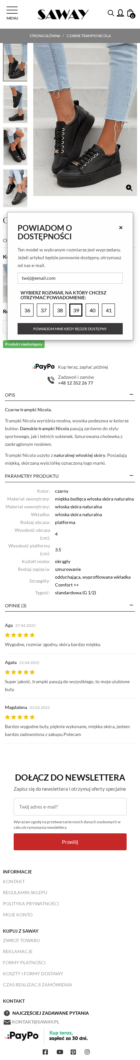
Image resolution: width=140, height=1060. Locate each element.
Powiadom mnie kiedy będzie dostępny (70, 329)
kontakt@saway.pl (35, 1022)
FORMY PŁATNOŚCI (24, 962)
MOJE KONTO (18, 914)
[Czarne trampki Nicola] (85, 119)
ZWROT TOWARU (21, 940)
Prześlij (70, 842)
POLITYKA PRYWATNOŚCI (31, 903)
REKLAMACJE (18, 951)
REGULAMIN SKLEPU (25, 892)
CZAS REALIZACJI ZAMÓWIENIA (37, 984)
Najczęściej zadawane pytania (50, 1013)
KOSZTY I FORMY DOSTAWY (33, 973)
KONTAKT (14, 881)
